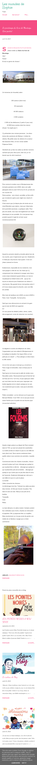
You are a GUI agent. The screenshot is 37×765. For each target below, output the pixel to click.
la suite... (31, 643)
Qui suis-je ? (16, 15)
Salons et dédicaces (16, 575)
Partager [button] (5, 578)
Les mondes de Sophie (13, 6)
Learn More (15, 763)
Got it (24, 763)
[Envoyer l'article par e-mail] (27, 575)
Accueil (4, 15)
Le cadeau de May (9, 677)
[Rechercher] (29, 3)
